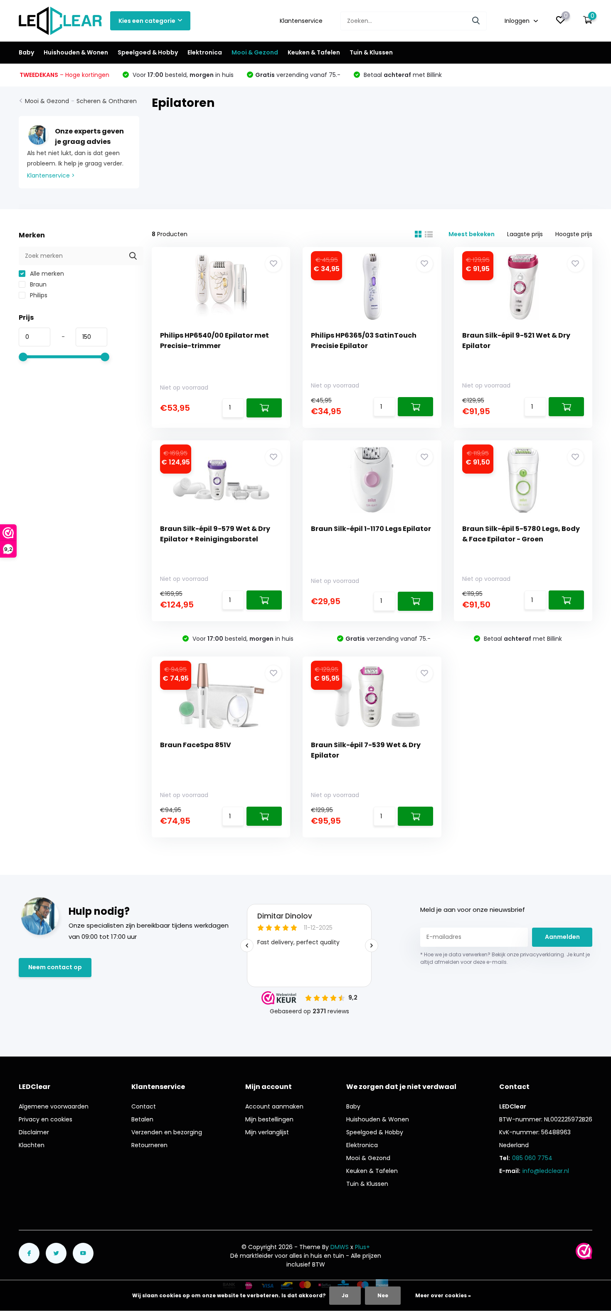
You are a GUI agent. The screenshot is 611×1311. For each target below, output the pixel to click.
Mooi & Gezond (255, 52)
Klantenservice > (51, 175)
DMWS (339, 1247)
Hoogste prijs (573, 234)
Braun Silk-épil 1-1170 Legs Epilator (371, 528)
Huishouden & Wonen (76, 52)
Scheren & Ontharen (106, 101)
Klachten (31, 1145)
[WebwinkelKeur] (584, 1251)
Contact (143, 1106)
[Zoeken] (476, 21)
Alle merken (46, 273)
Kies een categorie (146, 21)
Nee (382, 1295)
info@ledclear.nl (545, 1171)
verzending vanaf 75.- (297, 75)
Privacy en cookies (45, 1119)
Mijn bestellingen (269, 1119)
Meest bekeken (471, 234)
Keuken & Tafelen (314, 52)
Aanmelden (562, 937)
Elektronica (204, 52)
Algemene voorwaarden (54, 1106)
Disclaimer (34, 1132)
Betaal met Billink (402, 75)
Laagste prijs (525, 234)
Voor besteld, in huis (182, 75)
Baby (26, 52)
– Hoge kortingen (64, 75)
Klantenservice (301, 21)
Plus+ (362, 1247)
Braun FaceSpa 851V (195, 745)
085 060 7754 (532, 1158)
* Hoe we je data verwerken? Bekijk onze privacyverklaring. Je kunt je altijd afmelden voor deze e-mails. (505, 958)
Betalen (142, 1119)
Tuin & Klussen (371, 52)
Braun (37, 284)
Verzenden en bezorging (166, 1132)
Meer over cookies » (443, 1295)
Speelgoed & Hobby (148, 52)
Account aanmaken (274, 1106)
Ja (345, 1295)
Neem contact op (55, 967)
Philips (37, 295)
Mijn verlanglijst (267, 1132)
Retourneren (149, 1145)
